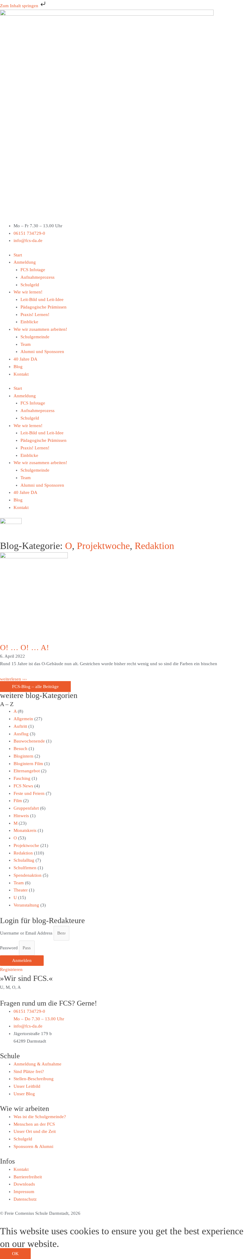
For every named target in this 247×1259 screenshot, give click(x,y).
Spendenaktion (28, 875)
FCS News (23, 785)
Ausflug (21, 733)
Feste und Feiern (29, 793)
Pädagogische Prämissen (43, 307)
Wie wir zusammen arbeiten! (40, 329)
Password (9, 947)
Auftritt (20, 726)
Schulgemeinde (34, 336)
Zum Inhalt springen (19, 5)
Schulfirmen (25, 867)
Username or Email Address (26, 933)
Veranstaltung (26, 905)
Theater (21, 890)
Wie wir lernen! (28, 292)
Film (18, 800)
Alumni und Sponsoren (42, 351)
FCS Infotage (32, 269)
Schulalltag (24, 860)
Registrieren (11, 969)
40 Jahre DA (25, 359)
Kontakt (21, 374)
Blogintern (23, 756)
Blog (18, 366)
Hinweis (21, 815)
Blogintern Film (28, 763)
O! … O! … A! (24, 647)
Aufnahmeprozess (37, 277)
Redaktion (154, 545)
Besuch (20, 748)
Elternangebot (27, 770)
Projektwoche (103, 545)
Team (25, 344)
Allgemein (23, 718)
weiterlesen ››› (13, 679)
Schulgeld (29, 284)
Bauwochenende (29, 741)
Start (18, 255)
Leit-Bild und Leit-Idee (42, 299)
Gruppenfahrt (26, 808)
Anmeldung (25, 262)
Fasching (22, 778)
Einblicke (29, 321)
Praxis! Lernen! (34, 314)
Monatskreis (25, 830)
